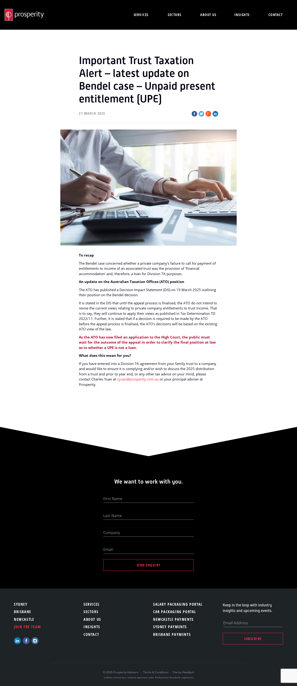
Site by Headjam (183, 672)
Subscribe (253, 638)
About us (208, 14)
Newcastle (24, 619)
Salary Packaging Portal (178, 604)
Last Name (112, 515)
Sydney (21, 604)
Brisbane (22, 611)
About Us (92, 619)
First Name (112, 499)
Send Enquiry (149, 565)
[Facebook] (194, 114)
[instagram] (35, 640)
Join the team (27, 626)
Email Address (235, 623)
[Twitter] (201, 114)
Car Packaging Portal (174, 611)
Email (108, 549)
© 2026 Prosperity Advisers (121, 672)
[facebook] (26, 640)
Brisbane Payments (172, 634)
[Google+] (208, 114)
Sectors (174, 14)
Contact (275, 14)
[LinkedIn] (215, 114)
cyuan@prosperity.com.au (138, 379)
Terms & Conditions (155, 672)
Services (141, 14)
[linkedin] (17, 640)
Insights (242, 14)
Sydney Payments (170, 626)
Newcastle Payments (173, 619)
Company (111, 532)
